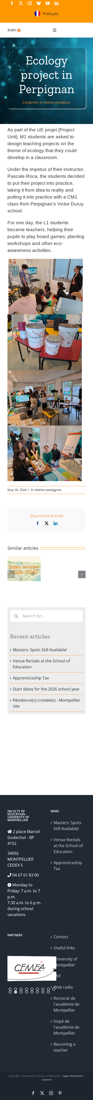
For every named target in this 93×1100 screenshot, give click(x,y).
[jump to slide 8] (48, 989)
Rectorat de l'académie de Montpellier (66, 1004)
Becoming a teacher (64, 1047)
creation (47, 1079)
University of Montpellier (65, 962)
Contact (61, 936)
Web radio (63, 987)
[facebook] (12, 3)
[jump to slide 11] (15, 992)
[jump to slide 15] (37, 992)
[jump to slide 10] (10, 992)
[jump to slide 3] (21, 989)
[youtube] (48, 3)
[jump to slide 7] (42, 989)
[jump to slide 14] (32, 992)
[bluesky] (39, 3)
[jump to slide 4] (26, 989)
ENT (57, 976)
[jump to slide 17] (48, 992)
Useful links (64, 948)
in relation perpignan (55, 102)
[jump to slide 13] (26, 992)
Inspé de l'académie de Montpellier (66, 1027)
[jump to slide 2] (15, 989)
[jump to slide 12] (21, 992)
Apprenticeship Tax (31, 678)
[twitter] (21, 3)
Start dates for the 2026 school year (46, 689)
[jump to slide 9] (53, 989)
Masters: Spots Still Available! (40, 649)
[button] (11, 574)
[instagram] (30, 3)
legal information (73, 1076)
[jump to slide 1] (10, 989)
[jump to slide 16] (42, 992)
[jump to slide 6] (37, 989)
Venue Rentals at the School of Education (68, 845)
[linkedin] (57, 3)
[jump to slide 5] (32, 989)
